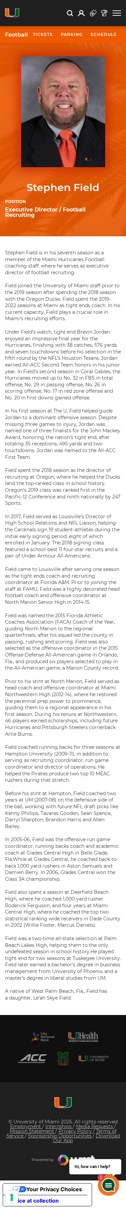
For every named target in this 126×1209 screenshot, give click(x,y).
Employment (26, 1126)
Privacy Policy (75, 1131)
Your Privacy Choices (54, 1189)
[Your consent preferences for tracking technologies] (11, 1197)
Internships (59, 1126)
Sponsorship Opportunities (60, 1136)
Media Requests (95, 1126)
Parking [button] (72, 34)
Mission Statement (32, 1131)
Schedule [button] (104, 34)
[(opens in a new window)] (43, 1037)
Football (16, 35)
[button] (117, 13)
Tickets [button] (43, 34)
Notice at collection (33, 1200)
